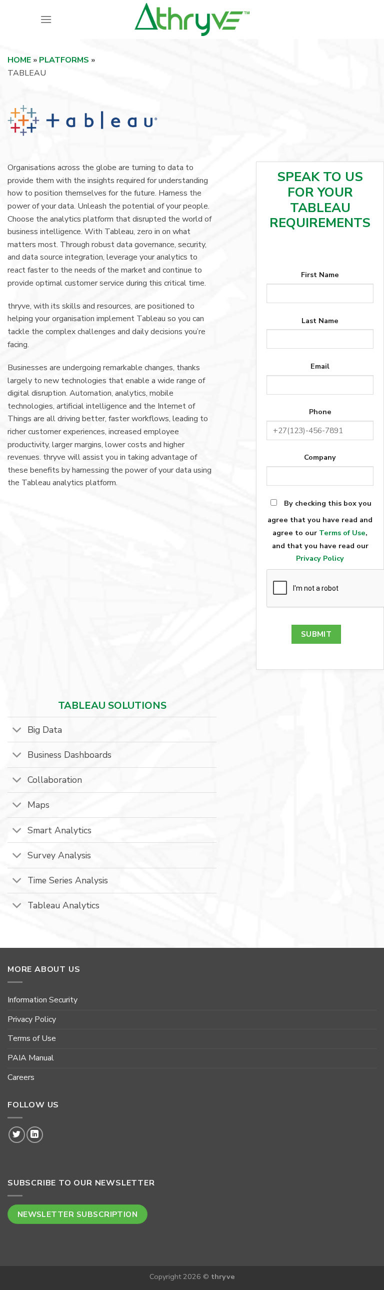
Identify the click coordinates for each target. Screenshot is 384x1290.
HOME (20, 60)
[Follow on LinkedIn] (34, 1134)
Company (320, 457)
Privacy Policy (320, 558)
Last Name (320, 321)
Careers (21, 1077)
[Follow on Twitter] (16, 1134)
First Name (320, 275)
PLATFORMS (64, 60)
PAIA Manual (31, 1057)
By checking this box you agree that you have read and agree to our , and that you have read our (320, 530)
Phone (320, 412)
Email (320, 366)
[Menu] (46, 19)
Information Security (43, 999)
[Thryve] (192, 19)
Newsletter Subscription (78, 1214)
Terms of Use (342, 533)
